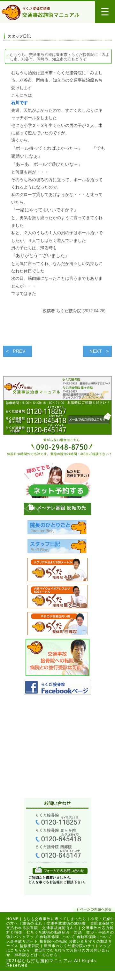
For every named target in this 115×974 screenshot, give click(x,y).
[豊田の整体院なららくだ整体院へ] (57, 625)
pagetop (94, 909)
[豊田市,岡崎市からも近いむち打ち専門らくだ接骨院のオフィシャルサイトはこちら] (57, 571)
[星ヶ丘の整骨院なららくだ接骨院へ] (57, 598)
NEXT (95, 351)
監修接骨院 (30, 946)
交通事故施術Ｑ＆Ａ (60, 928)
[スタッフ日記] (57, 548)
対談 (78, 932)
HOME (12, 919)
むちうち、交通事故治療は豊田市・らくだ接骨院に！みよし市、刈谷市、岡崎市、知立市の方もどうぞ (60, 56)
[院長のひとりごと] (57, 529)
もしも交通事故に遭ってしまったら (54, 919)
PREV (19, 351)
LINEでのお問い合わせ (60, 870)
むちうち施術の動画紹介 (48, 932)
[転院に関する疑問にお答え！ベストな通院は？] (57, 659)
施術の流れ (32, 923)
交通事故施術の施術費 (66, 923)
